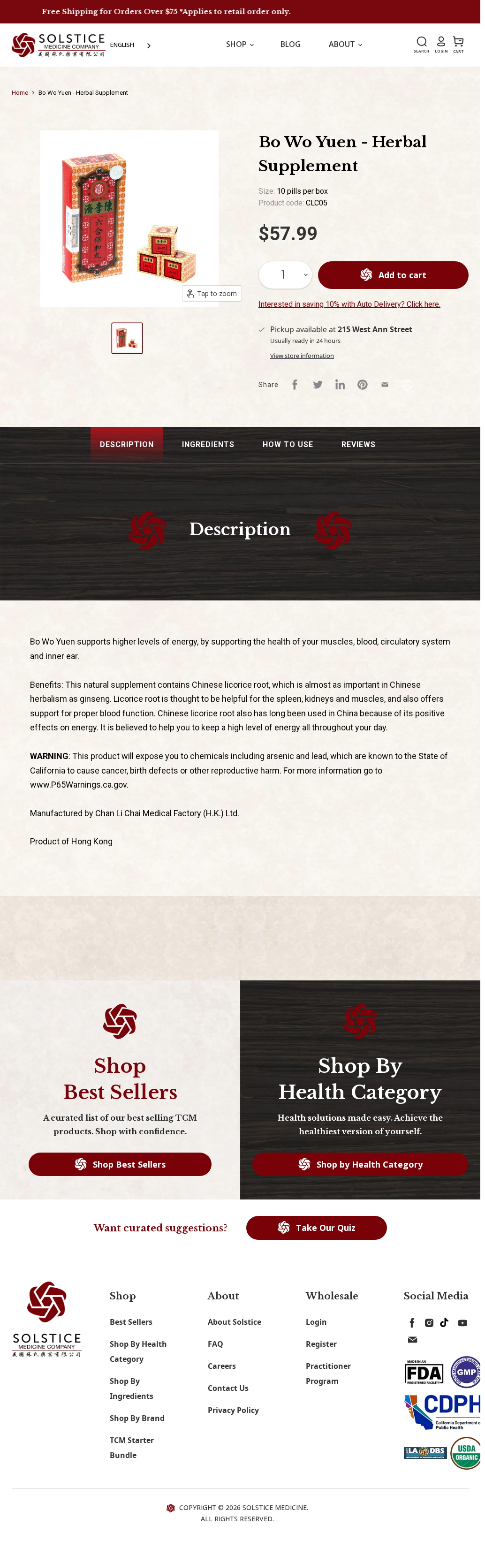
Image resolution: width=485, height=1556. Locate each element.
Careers (222, 1366)
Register (321, 1344)
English (122, 44)
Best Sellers (131, 1322)
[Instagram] (427, 1321)
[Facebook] (410, 1321)
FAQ (215, 1344)
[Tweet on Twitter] (317, 384)
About (343, 44)
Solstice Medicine (274, 1507)
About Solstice (234, 1322)
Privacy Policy (233, 1410)
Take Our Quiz (325, 1227)
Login (316, 1322)
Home (20, 92)
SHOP (237, 44)
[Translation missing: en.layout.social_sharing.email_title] (385, 384)
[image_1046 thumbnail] (127, 338)
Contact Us (228, 1388)
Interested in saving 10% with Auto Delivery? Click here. (349, 304)
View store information (302, 355)
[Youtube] (461, 1321)
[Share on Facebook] (295, 384)
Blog (290, 44)
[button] (127, 445)
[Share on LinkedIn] (340, 384)
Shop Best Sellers (128, 1164)
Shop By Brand (137, 1418)
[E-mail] (410, 1337)
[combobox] (131, 44)
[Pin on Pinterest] (362, 384)
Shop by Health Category (368, 1164)
